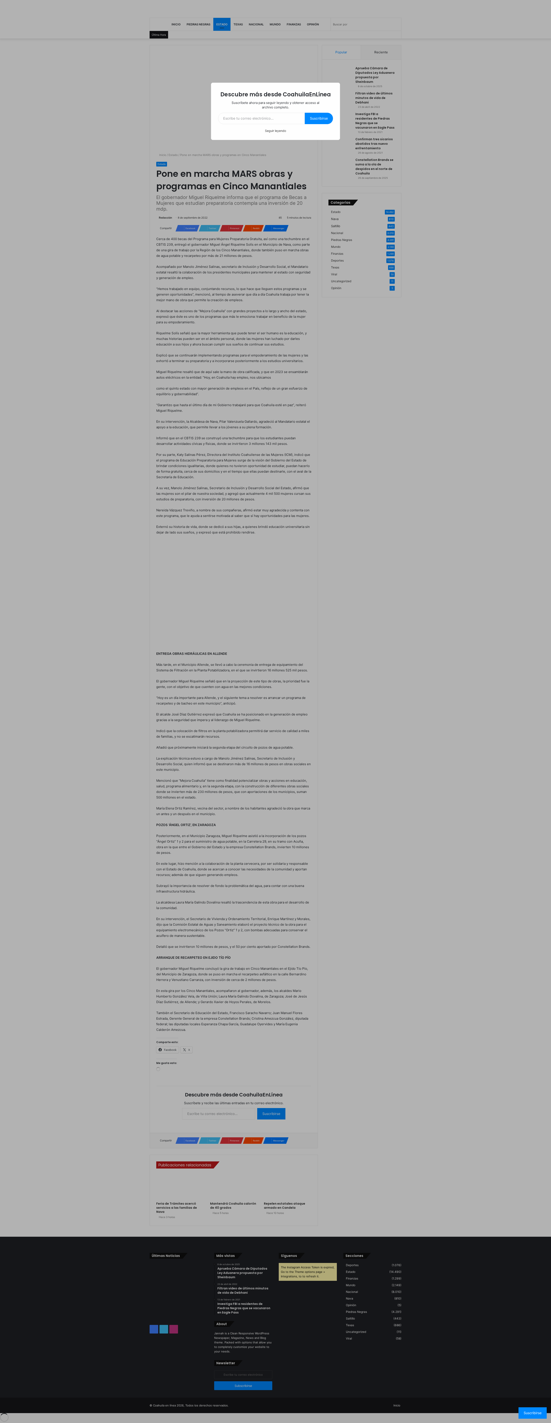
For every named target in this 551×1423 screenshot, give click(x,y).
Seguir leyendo (275, 131)
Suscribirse (319, 118)
